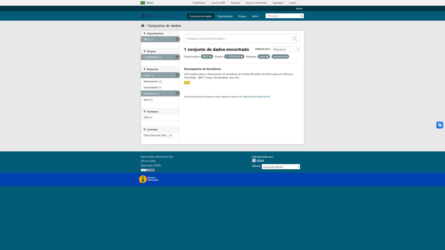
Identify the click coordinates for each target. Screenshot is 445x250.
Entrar (299, 8)
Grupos (242, 16)
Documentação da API (258, 96)
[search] (295, 38)
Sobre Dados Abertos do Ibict (157, 156)
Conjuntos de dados (201, 16)
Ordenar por (262, 49)
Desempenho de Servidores (202, 69)
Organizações (225, 16)
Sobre (255, 16)
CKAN (258, 160)
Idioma (256, 166)
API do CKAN (148, 161)
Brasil (150, 2)
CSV (187, 82)
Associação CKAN (151, 165)
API (240, 96)
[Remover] (210, 56)
